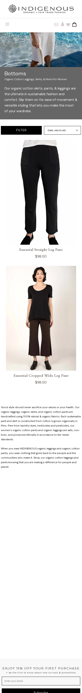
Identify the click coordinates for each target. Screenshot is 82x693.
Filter (21, 130)
